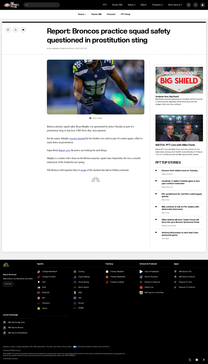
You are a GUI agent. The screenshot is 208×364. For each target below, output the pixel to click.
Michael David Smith (169, 226)
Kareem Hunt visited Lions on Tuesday (180, 170)
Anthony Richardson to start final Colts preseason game (180, 233)
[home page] (11, 5)
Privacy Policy (67, 347)
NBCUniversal (15, 350)
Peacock (111, 14)
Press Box (49, 347)
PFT (105, 5)
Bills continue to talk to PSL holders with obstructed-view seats (180, 208)
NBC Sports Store (39, 347)
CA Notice (94, 347)
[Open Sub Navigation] (135, 4)
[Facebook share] (8, 30)
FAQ (31, 347)
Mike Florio (165, 200)
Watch (144, 5)
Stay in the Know (9, 274)
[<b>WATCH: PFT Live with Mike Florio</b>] (179, 128)
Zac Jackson (53, 48)
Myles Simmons (167, 174)
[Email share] (23, 30)
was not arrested (77, 138)
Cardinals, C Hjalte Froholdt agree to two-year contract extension (181, 182)
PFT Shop (125, 14)
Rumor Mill (117, 5)
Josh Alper (165, 239)
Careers (12, 347)
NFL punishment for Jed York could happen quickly (182, 195)
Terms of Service (104, 347)
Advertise (6, 347)
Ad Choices (57, 347)
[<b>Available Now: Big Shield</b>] (179, 80)
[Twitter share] (15, 30)
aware (83, 170)
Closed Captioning (23, 347)
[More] (188, 4)
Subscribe (8, 284)
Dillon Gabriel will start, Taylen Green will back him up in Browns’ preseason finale (180, 221)
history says (64, 150)
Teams (81, 14)
